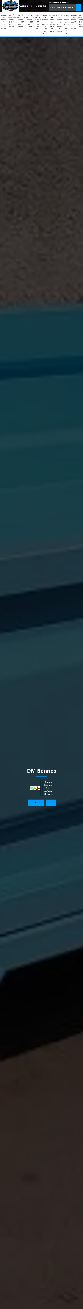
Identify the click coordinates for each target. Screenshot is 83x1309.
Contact (50, 803)
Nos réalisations (35, 803)
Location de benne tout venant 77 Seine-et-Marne (66, 24)
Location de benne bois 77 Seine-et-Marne (74, 22)
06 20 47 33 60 (43, 6)
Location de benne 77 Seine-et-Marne (4, 22)
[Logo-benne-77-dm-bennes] (10, 6)
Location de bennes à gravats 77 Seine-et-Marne (45, 24)
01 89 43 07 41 (27, 6)
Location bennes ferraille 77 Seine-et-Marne (38, 22)
